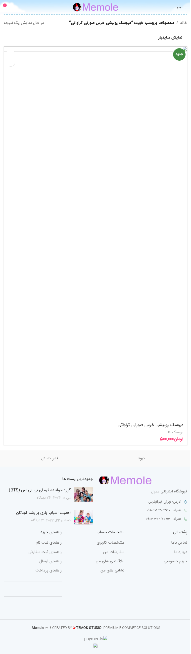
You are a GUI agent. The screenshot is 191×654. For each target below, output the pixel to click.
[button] (10, 53)
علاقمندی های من (110, 561)
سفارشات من (113, 552)
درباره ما (180, 552)
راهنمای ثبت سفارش (45, 552)
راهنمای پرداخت (49, 570)
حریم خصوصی (175, 561)
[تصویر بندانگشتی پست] (83, 494)
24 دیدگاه (44, 498)
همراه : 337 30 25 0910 (163, 510)
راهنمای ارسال (50, 561)
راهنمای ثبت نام (49, 543)
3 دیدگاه (37, 520)
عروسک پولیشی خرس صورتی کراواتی (151, 425)
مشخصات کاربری (110, 543)
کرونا (141, 458)
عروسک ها (176, 432)
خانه (183, 23)
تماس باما (179, 543)
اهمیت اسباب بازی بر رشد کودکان (43, 513)
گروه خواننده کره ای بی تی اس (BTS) (40, 490)
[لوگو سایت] (95, 7)
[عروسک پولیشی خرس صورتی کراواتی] (95, 232)
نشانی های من (112, 570)
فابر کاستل (49, 458)
